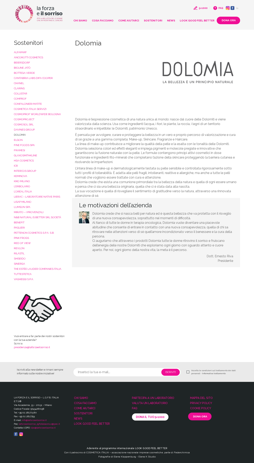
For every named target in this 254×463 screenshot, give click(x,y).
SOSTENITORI (153, 20)
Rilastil (19, 253)
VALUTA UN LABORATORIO (150, 403)
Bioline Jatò (22, 67)
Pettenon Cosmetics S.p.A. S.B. (34, 232)
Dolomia (20, 134)
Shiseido (20, 258)
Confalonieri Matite (28, 103)
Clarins (19, 88)
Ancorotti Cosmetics (28, 57)
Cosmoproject (24, 119)
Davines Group (24, 129)
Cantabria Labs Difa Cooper (33, 78)
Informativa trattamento (214, 373)
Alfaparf (20, 52)
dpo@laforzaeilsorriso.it (43, 427)
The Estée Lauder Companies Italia (37, 268)
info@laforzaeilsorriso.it (34, 420)
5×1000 (203, 8)
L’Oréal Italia (23, 191)
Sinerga (19, 263)
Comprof (20, 98)
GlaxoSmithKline (25, 155)
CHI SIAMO (80, 20)
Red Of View (22, 243)
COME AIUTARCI (128, 20)
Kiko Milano (22, 181)
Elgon (18, 139)
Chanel (19, 83)
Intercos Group (25, 170)
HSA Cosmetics (24, 160)
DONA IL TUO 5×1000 (150, 417)
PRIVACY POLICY (201, 403)
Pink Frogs (21, 237)
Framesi (19, 150)
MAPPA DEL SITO (201, 398)
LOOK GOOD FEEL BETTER (197, 20)
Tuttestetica (23, 274)
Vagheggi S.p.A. (24, 279)
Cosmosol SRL (24, 124)
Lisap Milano (22, 201)
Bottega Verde (24, 72)
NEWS (171, 20)
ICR (16, 165)
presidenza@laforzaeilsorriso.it (32, 347)
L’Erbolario (22, 186)
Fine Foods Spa (24, 145)
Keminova (20, 176)
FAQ (220, 8)
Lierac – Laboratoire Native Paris (37, 196)
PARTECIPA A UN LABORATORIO (153, 398)
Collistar (20, 93)
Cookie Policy (200, 408)
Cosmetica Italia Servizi (30, 109)
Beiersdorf (22, 62)
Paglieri (19, 227)
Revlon (19, 248)
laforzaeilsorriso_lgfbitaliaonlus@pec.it (39, 424)
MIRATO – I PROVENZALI (28, 212)
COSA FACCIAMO (103, 20)
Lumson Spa (22, 207)
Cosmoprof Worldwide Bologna (37, 114)
